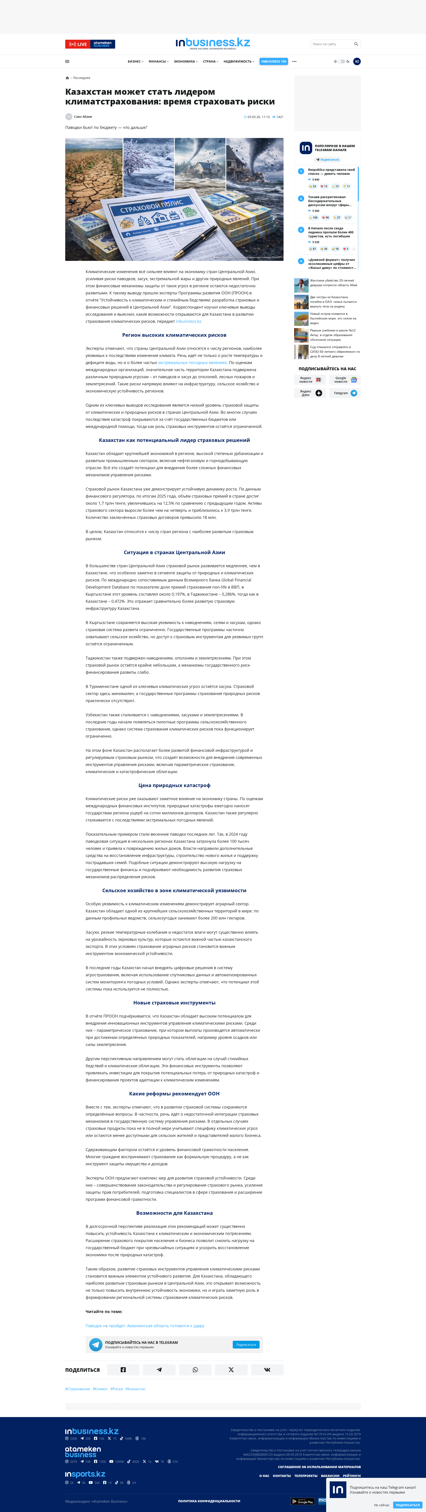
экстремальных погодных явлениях (192, 362)
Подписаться (408, 1505)
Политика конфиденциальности (209, 1501)
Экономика (184, 61)
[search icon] (356, 44)
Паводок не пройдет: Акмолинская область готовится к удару (145, 1325)
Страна (209, 61)
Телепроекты (306, 1476)
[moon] (348, 61)
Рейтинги (352, 1476)
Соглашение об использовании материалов (319, 1467)
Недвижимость (238, 61)
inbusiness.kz (188, 321)
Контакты (282, 1476)
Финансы (157, 61)
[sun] (335, 61)
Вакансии (330, 1476)
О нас (264, 1476)
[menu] (67, 61)
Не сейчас (382, 1505)
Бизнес (134, 61)
